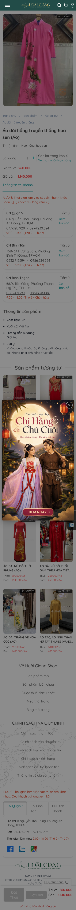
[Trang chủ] (35, 5)
